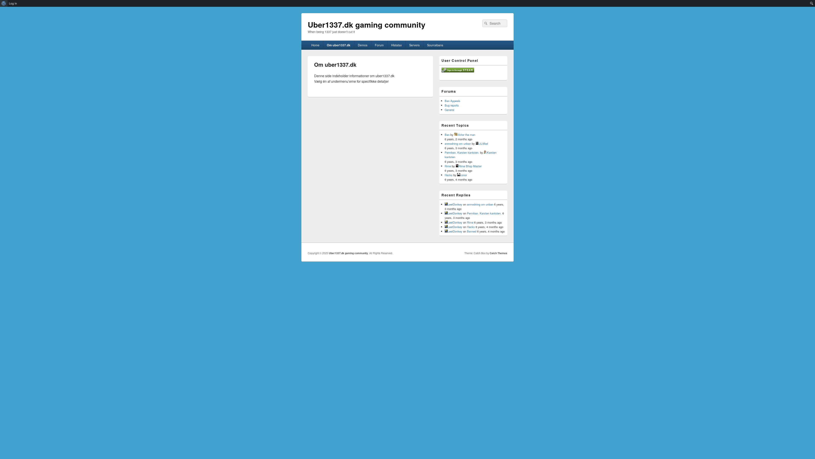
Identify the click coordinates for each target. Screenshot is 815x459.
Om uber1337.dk (338, 45)
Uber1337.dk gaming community (366, 24)
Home (315, 45)
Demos (362, 45)
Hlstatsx (396, 45)
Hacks (448, 175)
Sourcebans (435, 45)
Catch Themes (498, 253)
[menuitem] (3, 3)
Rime (448, 166)
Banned (471, 231)
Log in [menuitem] (13, 3)
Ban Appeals (452, 101)
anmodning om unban (458, 144)
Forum (379, 45)
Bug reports (452, 105)
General (449, 110)
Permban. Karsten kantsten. (462, 152)
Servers (414, 45)
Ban (447, 135)
